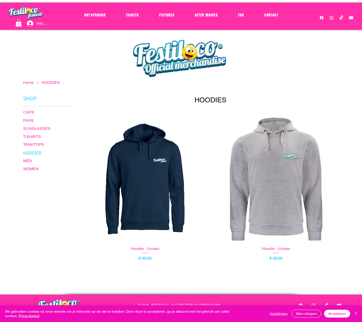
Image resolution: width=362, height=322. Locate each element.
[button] (19, 23)
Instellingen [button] (279, 314)
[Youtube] (351, 17)
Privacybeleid (29, 316)
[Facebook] (321, 17)
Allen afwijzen (306, 314)
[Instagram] (331, 17)
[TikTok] (341, 17)
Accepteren (337, 314)
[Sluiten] (356, 313)
